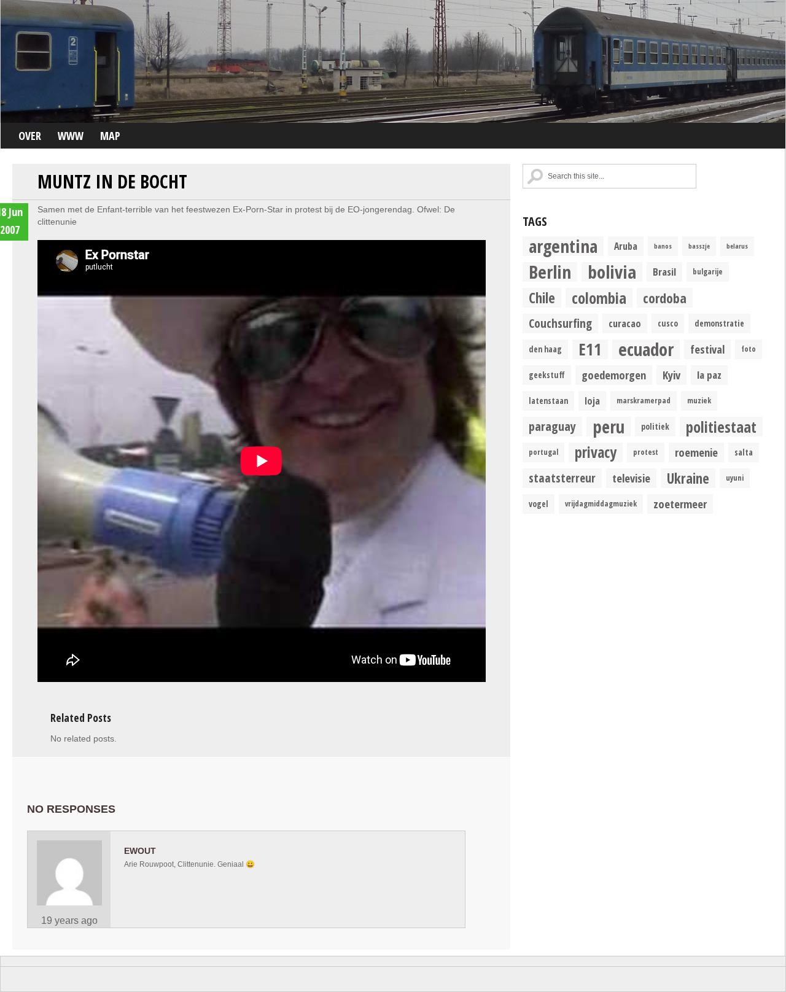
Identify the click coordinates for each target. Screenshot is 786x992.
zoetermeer (680, 503)
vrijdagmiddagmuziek (601, 503)
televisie (631, 478)
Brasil (664, 272)
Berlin (550, 272)
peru (609, 426)
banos (663, 246)
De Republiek (393, 61)
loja (592, 401)
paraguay (552, 426)
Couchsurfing (560, 323)
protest (645, 452)
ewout (140, 851)
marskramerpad (644, 400)
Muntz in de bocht (112, 181)
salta (743, 452)
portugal (543, 452)
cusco (668, 323)
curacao (625, 323)
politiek (655, 426)
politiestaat (721, 426)
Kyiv (671, 374)
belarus (737, 246)
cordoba (665, 298)
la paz (709, 375)
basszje (699, 246)
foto (748, 349)
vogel (538, 504)
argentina (563, 246)
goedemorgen (614, 374)
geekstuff (547, 375)
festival (707, 349)
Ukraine (688, 478)
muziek (699, 400)
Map (110, 135)
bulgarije (708, 271)
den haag (545, 349)
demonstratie (719, 323)
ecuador (646, 349)
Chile (542, 298)
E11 (590, 349)
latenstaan (548, 400)
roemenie (696, 452)
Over (29, 135)
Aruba (625, 246)
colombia (599, 298)
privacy (596, 452)
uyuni (735, 478)
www (71, 135)
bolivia (612, 272)
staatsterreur (562, 478)
